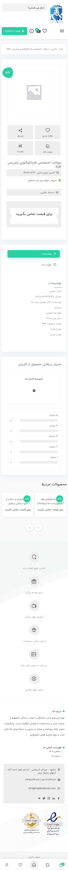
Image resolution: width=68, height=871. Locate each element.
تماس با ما (54, 751)
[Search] (6, 7)
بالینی (54, 49)
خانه (61, 49)
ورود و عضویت (12, 31)
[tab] (33, 254)
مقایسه (20, 151)
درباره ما (56, 756)
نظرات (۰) (47, 265)
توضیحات (46, 254)
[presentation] (38, 527)
